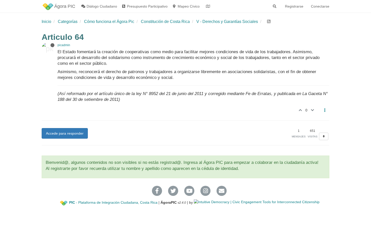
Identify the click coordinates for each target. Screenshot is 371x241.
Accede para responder (65, 133)
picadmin (64, 45)
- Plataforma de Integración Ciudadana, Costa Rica (113, 202)
